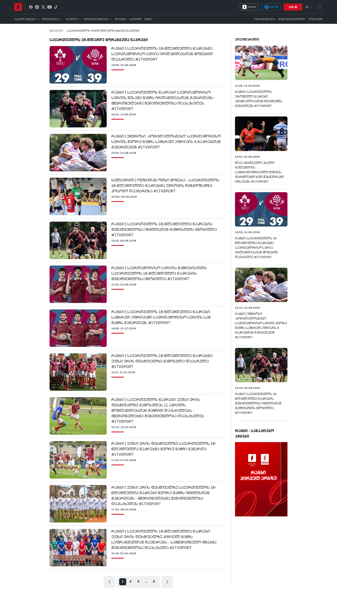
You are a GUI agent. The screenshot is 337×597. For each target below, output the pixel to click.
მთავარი (56, 30)
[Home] (18, 7)
